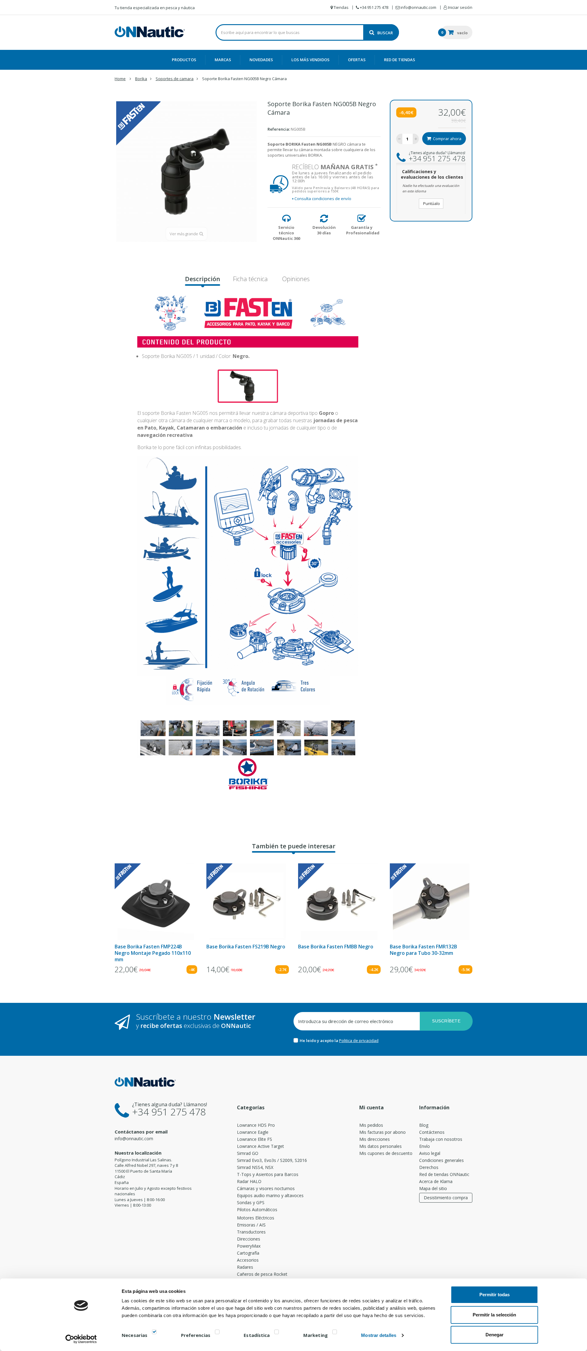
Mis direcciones (374, 1139)
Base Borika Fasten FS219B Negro (245, 946)
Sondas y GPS (250, 1202)
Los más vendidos (310, 59)
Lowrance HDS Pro (256, 1125)
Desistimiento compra (446, 1197)
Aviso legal (429, 1153)
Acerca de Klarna (435, 1181)
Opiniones (295, 279)
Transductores (251, 1232)
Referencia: (279, 129)
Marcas (223, 59)
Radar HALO (249, 1181)
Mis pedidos (371, 1125)
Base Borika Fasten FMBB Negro (335, 946)
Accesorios (248, 1260)
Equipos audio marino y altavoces (270, 1195)
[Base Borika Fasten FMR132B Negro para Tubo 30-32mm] (431, 901)
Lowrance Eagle (252, 1132)
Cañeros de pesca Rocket (262, 1274)
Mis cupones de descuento (385, 1153)
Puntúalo (431, 203)
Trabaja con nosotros (440, 1139)
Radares (245, 1267)
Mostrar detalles (378, 1335)
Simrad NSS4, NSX (255, 1167)
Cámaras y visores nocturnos (266, 1188)
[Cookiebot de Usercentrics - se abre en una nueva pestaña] (81, 1339)
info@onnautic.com (134, 1138)
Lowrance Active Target (260, 1146)
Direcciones (248, 1239)
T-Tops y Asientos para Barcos (267, 1174)
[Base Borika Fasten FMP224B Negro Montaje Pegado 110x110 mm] (156, 901)
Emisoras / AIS (251, 1225)
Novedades (261, 59)
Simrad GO (247, 1153)
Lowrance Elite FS (254, 1139)
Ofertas (357, 59)
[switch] (217, 1333)
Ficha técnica (250, 279)
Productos (184, 59)
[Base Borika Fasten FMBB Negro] (339, 901)
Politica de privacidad (358, 1040)
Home (120, 78)
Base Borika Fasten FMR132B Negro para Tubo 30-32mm (423, 949)
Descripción (202, 279)
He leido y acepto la (319, 1040)
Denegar (494, 1334)
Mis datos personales (380, 1146)
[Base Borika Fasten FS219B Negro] (247, 901)
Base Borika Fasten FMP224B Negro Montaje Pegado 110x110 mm (153, 953)
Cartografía (248, 1253)
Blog (423, 1125)
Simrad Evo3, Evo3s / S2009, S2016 (272, 1160)
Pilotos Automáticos (257, 1209)
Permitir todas (494, 1294)
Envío (424, 1146)
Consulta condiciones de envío (321, 198)
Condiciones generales (441, 1160)
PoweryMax (248, 1246)
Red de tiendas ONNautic (444, 1174)
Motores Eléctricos (255, 1218)
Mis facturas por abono (382, 1132)
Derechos (428, 1167)
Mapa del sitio (433, 1188)
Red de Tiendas (399, 59)
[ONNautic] (150, 31)
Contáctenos (432, 1132)
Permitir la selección (494, 1314)
